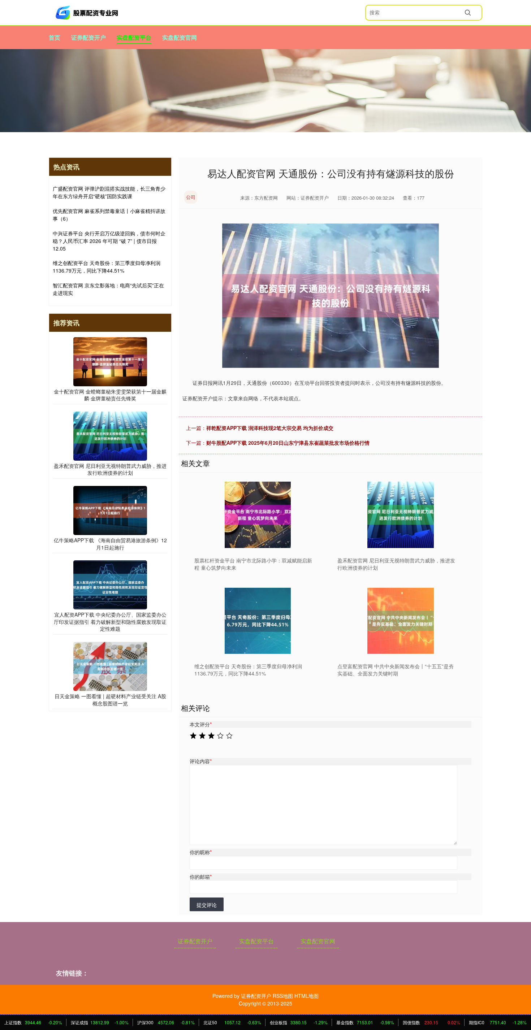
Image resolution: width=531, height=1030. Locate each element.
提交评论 (207, 904)
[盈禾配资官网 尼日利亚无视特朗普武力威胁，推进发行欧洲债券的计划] (400, 515)
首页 (54, 37)
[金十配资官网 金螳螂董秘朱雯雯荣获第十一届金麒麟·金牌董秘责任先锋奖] (110, 360)
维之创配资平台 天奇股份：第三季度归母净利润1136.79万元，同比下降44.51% (106, 266)
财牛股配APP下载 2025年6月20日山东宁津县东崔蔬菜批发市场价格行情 (288, 442)
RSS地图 (283, 995)
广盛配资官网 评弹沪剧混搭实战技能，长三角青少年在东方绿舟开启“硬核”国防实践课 (109, 192)
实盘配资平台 (134, 37)
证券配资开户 (88, 37)
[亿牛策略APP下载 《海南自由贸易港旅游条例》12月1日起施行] (110, 509)
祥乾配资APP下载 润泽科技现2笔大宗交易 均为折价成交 (269, 427)
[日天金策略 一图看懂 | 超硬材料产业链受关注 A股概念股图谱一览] (110, 665)
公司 (190, 197)
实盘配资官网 (179, 37)
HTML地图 (306, 995)
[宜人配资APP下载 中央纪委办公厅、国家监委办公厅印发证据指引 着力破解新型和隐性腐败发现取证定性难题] (110, 584)
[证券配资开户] (88, 12)
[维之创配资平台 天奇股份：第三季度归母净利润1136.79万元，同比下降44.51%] (257, 621)
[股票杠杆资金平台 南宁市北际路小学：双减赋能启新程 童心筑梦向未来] (257, 515)
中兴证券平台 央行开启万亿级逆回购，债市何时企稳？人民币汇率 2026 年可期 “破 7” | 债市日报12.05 (109, 241)
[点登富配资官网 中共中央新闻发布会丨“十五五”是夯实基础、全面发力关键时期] (400, 621)
